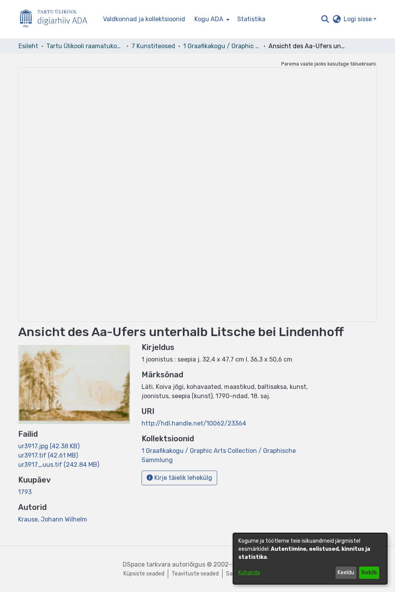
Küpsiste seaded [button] (143, 573)
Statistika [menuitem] (251, 19)
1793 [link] (25, 492)
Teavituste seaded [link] (195, 573)
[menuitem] (211, 19)
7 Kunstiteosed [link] (153, 46)
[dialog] (310, 558)
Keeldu (346, 572)
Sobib (369, 572)
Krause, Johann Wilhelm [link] (52, 519)
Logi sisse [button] (358, 19)
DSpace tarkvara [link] (146, 564)
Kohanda (249, 572)
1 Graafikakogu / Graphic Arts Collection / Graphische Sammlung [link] (221, 46)
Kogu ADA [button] (208, 19)
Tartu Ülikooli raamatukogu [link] (84, 46)
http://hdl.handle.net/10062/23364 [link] (194, 423)
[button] (325, 19)
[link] (48, 446)
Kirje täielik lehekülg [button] (182, 477)
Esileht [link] (28, 46)
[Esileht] (56, 19)
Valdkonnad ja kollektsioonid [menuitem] (144, 19)
